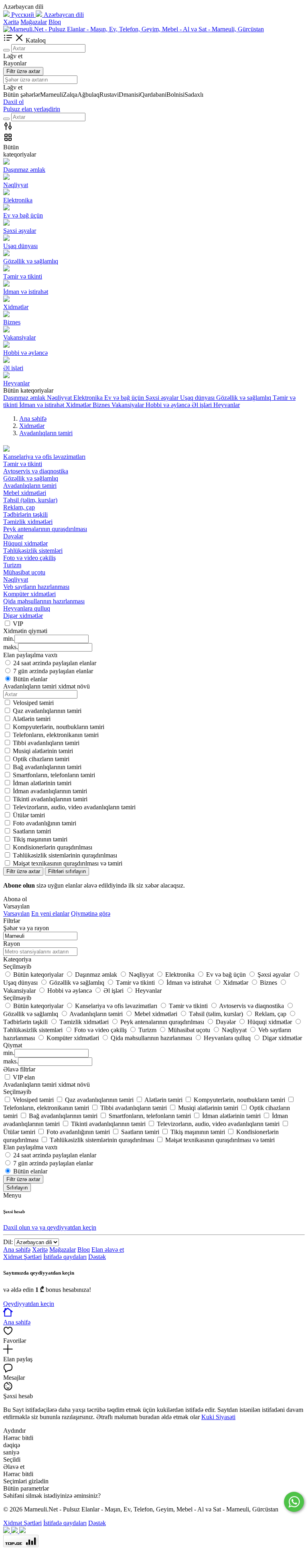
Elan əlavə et (107, 1249)
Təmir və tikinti (22, 463)
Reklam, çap (19, 507)
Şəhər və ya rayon (26, 928)
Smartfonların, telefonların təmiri (54, 775)
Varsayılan (16, 913)
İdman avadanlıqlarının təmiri (50, 791)
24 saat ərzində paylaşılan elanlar (54, 663)
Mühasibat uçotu (24, 572)
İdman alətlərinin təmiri (42, 783)
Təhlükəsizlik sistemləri (33, 550)
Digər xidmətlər (23, 615)
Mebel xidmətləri (24, 492)
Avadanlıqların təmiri (30, 485)
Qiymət (12, 1045)
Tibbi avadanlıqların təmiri (46, 742)
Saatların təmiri (32, 831)
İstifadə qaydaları (65, 1256)
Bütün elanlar (30, 679)
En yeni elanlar (50, 913)
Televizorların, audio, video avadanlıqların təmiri (74, 807)
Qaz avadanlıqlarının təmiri (47, 710)
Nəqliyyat (15, 579)
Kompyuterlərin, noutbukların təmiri (58, 726)
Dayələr (13, 536)
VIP (18, 623)
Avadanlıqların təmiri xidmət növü (46, 1084)
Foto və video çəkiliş (29, 557)
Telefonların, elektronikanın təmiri (56, 734)
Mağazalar (33, 21)
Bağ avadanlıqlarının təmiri (47, 767)
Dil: (8, 1241)
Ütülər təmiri (29, 815)
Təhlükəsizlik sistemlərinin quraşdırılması (65, 855)
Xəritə (11, 21)
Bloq (55, 21)
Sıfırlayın (17, 1188)
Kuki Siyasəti (218, 1417)
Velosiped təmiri (33, 702)
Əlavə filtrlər (19, 1069)
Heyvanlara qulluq (26, 608)
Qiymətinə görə (90, 913)
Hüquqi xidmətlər (25, 543)
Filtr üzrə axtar (23, 71)
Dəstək (97, 1256)
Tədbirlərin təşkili (25, 514)
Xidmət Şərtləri (22, 1256)
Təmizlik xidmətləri (28, 521)
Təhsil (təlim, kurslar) (30, 500)
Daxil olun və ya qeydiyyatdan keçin (49, 1227)
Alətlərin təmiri (31, 718)
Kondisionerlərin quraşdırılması (52, 847)
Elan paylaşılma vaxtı (30, 1147)
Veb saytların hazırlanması (36, 586)
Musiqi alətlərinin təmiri (43, 750)
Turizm (12, 565)
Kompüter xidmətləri (29, 594)
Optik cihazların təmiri (41, 759)
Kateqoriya (17, 959)
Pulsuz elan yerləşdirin (31, 109)
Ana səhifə (16, 1249)
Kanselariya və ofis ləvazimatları (44, 456)
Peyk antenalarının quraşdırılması (45, 528)
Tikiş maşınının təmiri (40, 839)
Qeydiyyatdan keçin (28, 1303)
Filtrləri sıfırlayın (67, 871)
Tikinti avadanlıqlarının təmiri (50, 799)
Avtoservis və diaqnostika (35, 471)
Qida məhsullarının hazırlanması (44, 601)
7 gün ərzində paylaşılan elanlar (53, 671)
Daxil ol (13, 101)
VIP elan (24, 1077)
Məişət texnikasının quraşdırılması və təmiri (67, 863)
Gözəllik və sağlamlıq (30, 478)
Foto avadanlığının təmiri (44, 823)
